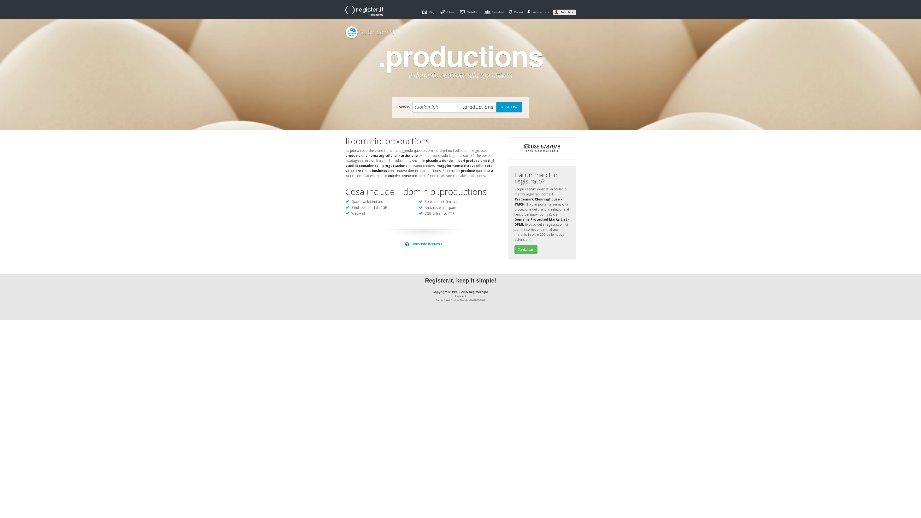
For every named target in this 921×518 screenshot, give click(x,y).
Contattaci (526, 249)
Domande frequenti (426, 243)
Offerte (450, 12)
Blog (431, 12)
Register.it (369, 11)
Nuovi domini (377, 32)
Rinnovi (518, 12)
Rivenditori (498, 12)
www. (405, 106)
